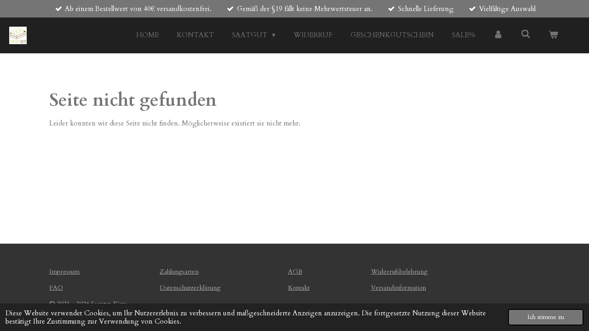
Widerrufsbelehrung (399, 271)
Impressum (64, 271)
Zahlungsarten (179, 271)
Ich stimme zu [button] (545, 317)
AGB (295, 271)
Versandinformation (398, 287)
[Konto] (498, 35)
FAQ (56, 287)
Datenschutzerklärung (190, 287)
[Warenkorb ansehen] (553, 35)
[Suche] (525, 34)
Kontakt (299, 287)
